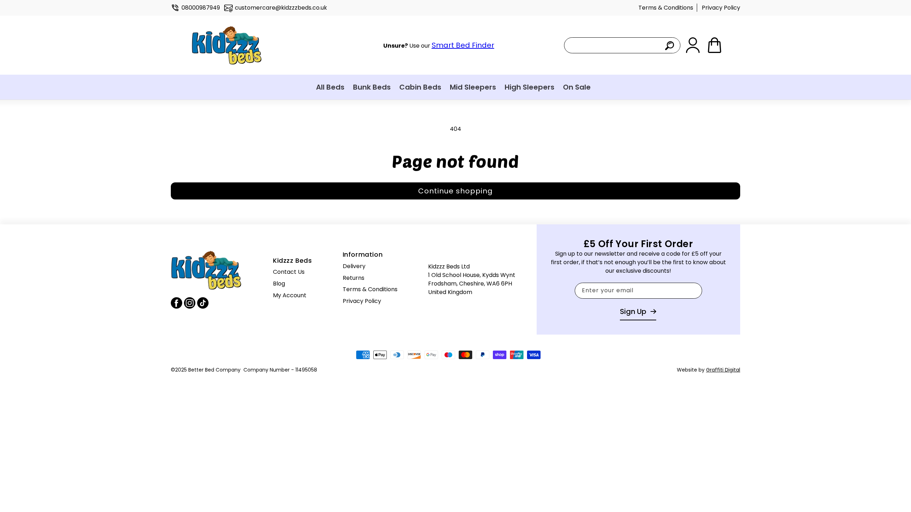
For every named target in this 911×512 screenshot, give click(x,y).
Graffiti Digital (723, 369)
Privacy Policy (721, 8)
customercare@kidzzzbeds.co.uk (281, 8)
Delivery (354, 266)
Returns (353, 278)
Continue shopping (455, 191)
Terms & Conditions (665, 8)
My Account (289, 295)
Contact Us (289, 272)
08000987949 (200, 8)
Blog (279, 283)
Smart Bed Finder (463, 45)
